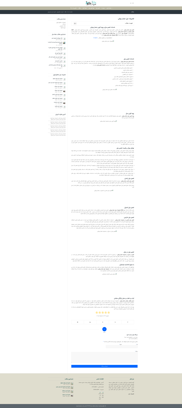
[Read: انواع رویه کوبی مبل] (64, 54)
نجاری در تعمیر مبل (58, 61)
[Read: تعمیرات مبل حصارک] (64, 91)
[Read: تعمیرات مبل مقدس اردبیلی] (64, 95)
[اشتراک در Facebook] (127, 322)
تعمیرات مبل (131, 394)
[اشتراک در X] (115, 322)
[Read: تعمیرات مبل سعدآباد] (64, 87)
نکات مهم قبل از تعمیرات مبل (57, 38)
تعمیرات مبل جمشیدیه (58, 102)
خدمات (64, 24)
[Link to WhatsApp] (131, 3)
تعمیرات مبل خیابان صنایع (57, 98)
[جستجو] (71, 8)
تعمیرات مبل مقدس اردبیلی (57, 94)
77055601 (95, 38)
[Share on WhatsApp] (102, 322)
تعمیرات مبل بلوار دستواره (57, 78)
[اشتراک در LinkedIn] (90, 322)
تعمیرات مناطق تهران (61, 22)
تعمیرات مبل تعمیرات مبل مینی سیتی (55, 82)
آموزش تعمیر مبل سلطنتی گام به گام (55, 57)
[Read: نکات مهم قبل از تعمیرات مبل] (64, 39)
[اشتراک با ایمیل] (77, 322)
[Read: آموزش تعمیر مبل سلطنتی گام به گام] (64, 57)
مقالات (132, 12)
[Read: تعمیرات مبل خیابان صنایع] (64, 99)
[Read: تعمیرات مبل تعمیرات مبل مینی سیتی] (64, 83)
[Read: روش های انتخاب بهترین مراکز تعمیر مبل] (64, 65)
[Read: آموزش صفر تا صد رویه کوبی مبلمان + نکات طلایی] (64, 48)
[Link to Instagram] (133, 3)
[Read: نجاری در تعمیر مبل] (64, 61)
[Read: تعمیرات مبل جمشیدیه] (64, 103)
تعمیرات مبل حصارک (58, 90)
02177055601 (94, 387)
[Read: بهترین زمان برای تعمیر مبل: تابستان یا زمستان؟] (64, 43)
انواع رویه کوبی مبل (58, 53)
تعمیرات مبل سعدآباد (58, 86)
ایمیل (120, 344)
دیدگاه (136, 351)
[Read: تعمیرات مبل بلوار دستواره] (64, 79)
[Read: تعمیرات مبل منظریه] (64, 107)
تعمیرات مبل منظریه (58, 106)
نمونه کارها (63, 28)
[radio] (108, 313)
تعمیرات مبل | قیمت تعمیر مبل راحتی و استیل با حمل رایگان (58, 118)
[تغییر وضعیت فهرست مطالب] (74, 23)
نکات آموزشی (63, 26)
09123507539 (96, 389)
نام (137, 344)
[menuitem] (109, 8)
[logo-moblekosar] (91, 3)
